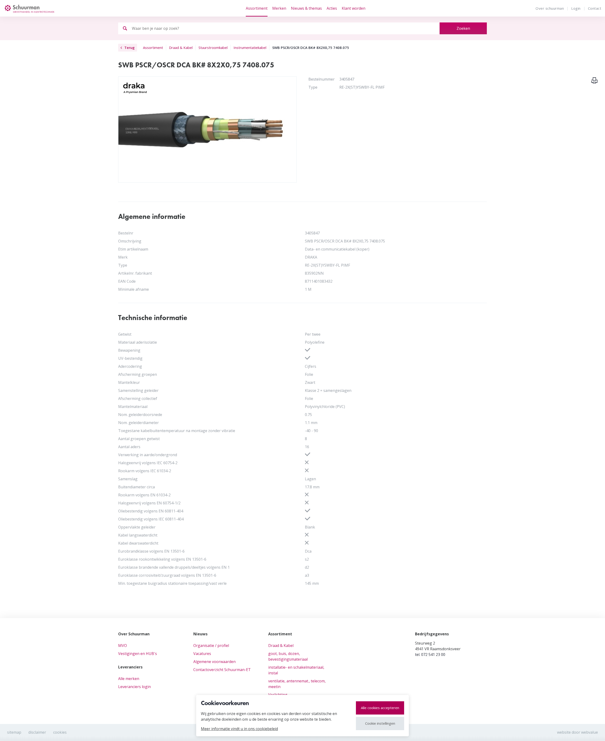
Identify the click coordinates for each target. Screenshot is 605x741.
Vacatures (202, 653)
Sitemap (14, 732)
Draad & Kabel (281, 645)
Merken (279, 8)
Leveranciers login (134, 686)
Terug (129, 47)
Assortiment (257, 8)
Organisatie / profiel (211, 645)
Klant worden (353, 8)
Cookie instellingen (380, 723)
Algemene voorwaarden (214, 661)
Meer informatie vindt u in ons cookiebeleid (239, 728)
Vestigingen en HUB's (137, 653)
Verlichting (277, 694)
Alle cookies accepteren (380, 707)
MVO (122, 645)
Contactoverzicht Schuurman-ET (222, 669)
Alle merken (128, 678)
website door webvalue (577, 732)
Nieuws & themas (306, 8)
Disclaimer (37, 732)
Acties (332, 8)
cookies (60, 732)
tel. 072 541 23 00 (430, 654)
